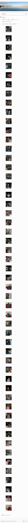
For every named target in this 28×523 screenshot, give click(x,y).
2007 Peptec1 (9, 21)
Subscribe (25, 521)
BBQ (3, 17)
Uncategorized (15, 19)
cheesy (10, 19)
